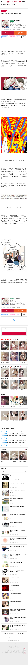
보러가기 (7, 33)
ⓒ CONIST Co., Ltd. (14, 637)
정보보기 (20, 33)
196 (16, 633)
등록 (14, 333)
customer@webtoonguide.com (16, 651)
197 (18, 633)
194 (12, 633)
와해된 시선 (15, 20)
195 (14, 633)
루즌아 (11, 22)
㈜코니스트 (14, 643)
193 (10, 633)
